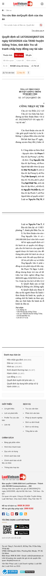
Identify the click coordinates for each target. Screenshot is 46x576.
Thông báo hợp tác (11, 467)
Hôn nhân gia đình (15, 360)
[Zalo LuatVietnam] (7, 514)
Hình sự (10, 367)
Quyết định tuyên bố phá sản (19, 380)
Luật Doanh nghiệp (26, 564)
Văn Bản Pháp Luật (9, 564)
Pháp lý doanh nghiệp (33, 418)
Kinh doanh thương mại (17, 370)
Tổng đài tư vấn (31, 431)
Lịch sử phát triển (11, 413)
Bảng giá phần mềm (12, 442)
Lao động (11, 377)
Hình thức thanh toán (12, 447)
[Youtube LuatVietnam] (12, 514)
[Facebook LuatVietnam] (3, 514)
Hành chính (12, 373)
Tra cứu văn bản (31, 409)
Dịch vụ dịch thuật (32, 422)
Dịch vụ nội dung (31, 427)
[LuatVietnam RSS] (25, 514)
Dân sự (10, 363)
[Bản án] (23, 3)
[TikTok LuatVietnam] (16, 514)
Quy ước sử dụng (11, 451)
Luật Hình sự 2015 (13, 566)
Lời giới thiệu (9, 409)
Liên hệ (7, 425)
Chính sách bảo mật (12, 456)
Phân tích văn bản (32, 413)
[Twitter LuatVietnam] (21, 514)
